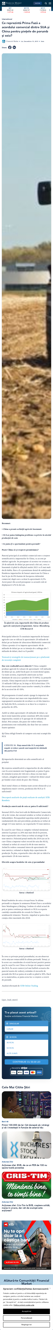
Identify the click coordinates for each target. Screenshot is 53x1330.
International (7, 19)
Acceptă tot (26, 1311)
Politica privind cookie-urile (24, 1305)
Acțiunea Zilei (7, 1162)
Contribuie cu (26, 1062)
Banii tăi (5, 1121)
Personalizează (26, 1318)
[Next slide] (49, 10)
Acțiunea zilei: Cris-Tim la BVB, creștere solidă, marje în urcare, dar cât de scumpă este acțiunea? (26, 1208)
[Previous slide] (3, 10)
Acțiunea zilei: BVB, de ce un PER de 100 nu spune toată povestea (24, 1166)
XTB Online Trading (29, 986)
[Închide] (50, 1288)
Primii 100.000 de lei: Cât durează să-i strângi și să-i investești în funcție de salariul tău (25, 1126)
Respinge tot (26, 1324)
